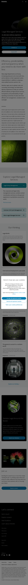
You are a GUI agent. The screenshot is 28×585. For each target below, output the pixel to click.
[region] (14, 292)
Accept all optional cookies (14, 298)
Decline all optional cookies (14, 301)
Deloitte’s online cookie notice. (18, 293)
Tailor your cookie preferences (14, 305)
